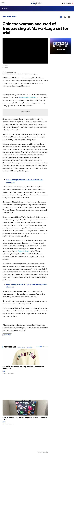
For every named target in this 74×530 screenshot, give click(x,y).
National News (10, 16)
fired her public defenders (27, 97)
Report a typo (7, 334)
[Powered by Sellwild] (45, 452)
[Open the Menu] (3, 3)
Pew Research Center (22, 251)
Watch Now (67, 3)
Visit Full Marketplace (42, 346)
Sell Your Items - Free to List (24, 347)
